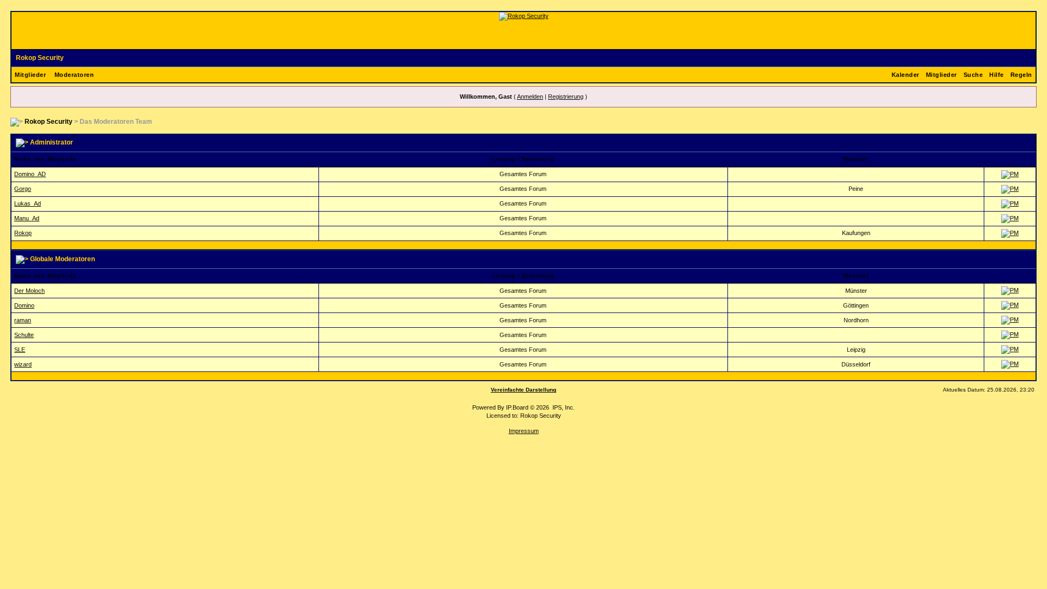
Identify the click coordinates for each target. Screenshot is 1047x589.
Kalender (905, 74)
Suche (973, 74)
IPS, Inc (562, 407)
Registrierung (565, 96)
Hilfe (996, 74)
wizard (23, 364)
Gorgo (22, 188)
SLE (19, 349)
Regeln (1021, 74)
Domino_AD (30, 174)
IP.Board (517, 407)
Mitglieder (30, 74)
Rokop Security (40, 58)
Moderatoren (74, 74)
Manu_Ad (26, 218)
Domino (24, 305)
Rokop (23, 233)
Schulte (24, 335)
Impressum (524, 431)
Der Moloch (29, 290)
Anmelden (530, 96)
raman (22, 320)
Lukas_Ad (27, 203)
